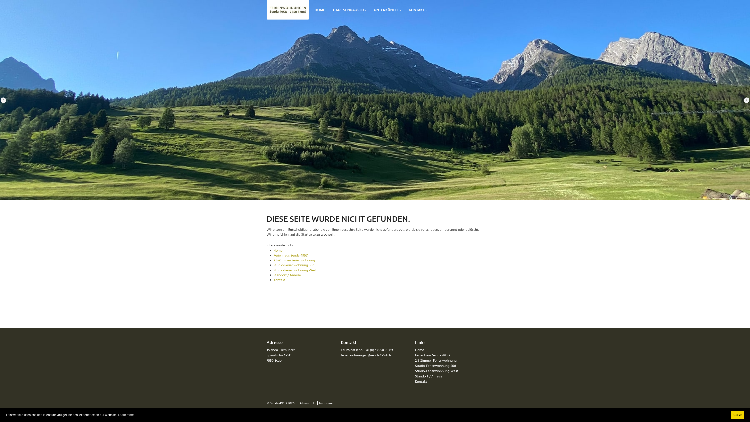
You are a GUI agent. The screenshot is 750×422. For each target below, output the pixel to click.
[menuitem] (320, 10)
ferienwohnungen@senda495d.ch (366, 355)
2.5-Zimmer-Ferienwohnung (294, 260)
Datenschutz (307, 403)
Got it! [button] (737, 415)
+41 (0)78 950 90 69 (378, 350)
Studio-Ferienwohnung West (295, 270)
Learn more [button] (126, 415)
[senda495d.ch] (287, 10)
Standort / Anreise (287, 275)
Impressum (327, 403)
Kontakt (279, 280)
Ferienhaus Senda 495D (290, 255)
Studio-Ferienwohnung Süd (293, 265)
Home (277, 251)
